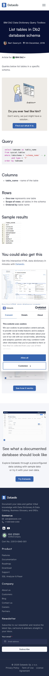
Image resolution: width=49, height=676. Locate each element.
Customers (7, 594)
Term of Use (28, 668)
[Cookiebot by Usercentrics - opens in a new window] (35, 308)
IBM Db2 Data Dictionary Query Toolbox (24, 22)
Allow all (24, 358)
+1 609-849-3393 (11, 522)
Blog (4, 598)
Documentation (9, 559)
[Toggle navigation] (42, 5)
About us (6, 590)
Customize (23, 366)
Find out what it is (24, 125)
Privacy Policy (12, 668)
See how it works (24, 388)
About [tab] (40, 315)
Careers (5, 607)
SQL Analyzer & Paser (12, 576)
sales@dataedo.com (13, 519)
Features (6, 555)
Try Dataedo (24, 479)
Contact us (7, 603)
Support (6, 572)
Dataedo (19, 264)
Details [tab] (24, 315)
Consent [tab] (9, 315)
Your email (7, 637)
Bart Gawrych (14, 43)
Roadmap (6, 563)
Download (7, 568)
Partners (6, 611)
